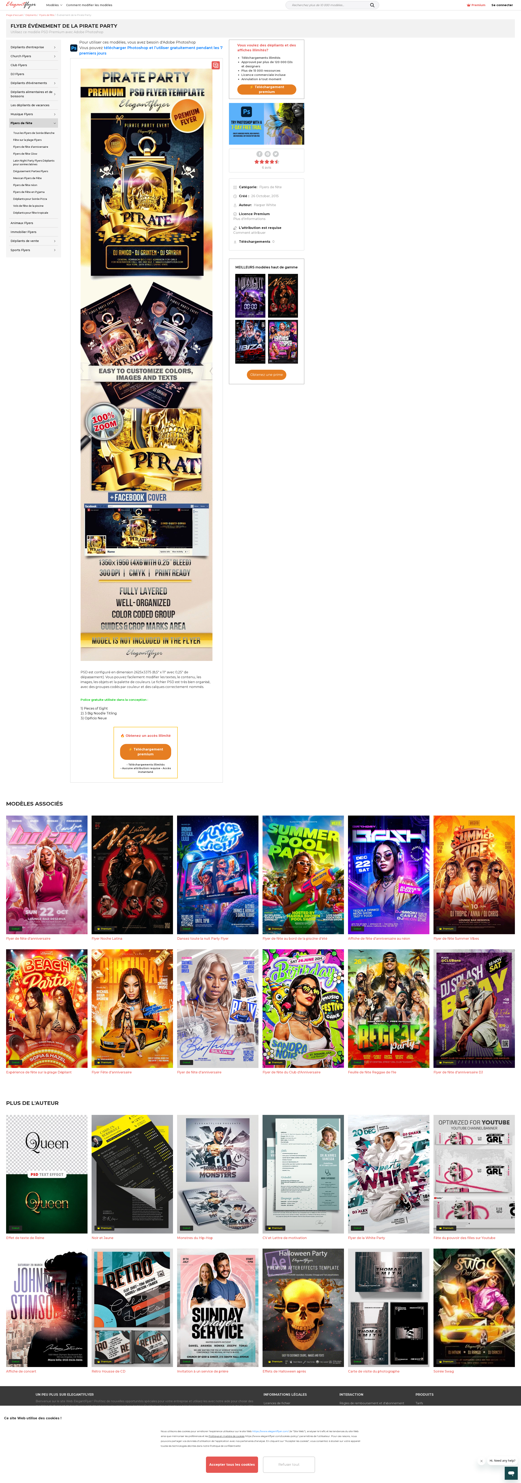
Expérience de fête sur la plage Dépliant (39, 1072)
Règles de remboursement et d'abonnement (371, 1403)
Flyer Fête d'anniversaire (112, 1072)
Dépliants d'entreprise (27, 47)
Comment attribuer (249, 233)
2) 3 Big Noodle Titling (99, 713)
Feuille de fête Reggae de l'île (372, 1072)
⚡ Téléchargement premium (145, 751)
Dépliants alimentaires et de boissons (32, 94)
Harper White (265, 205)
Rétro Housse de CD (108, 1371)
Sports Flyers (20, 250)
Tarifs (419, 1403)
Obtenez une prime (266, 375)
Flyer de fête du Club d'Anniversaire (292, 1072)
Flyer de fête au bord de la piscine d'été (295, 939)
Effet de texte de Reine (25, 1238)
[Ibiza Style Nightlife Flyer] (250, 342)
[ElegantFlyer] (21, 5)
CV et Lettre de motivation (285, 1238)
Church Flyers (21, 56)
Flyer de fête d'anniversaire (28, 939)
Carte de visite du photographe (374, 1371)
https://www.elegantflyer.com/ (270, 1431)
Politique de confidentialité (225, 1445)
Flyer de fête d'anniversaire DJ (458, 1072)
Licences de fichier (277, 1403)
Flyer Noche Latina (107, 939)
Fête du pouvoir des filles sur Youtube (464, 1238)
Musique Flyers (22, 114)
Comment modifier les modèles (89, 5)
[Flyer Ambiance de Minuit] (250, 296)
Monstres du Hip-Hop (195, 1238)
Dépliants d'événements (29, 83)
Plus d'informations (249, 219)
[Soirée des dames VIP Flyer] (283, 342)
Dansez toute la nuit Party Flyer (203, 939)
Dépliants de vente (25, 241)
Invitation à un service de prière (202, 1371)
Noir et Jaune (102, 1238)
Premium (478, 5)
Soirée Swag (443, 1371)
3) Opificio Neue (94, 718)
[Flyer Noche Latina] (283, 296)
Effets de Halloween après (284, 1371)
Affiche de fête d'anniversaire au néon (379, 939)
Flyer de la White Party (366, 1238)
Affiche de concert (21, 1371)
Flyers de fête (21, 123)
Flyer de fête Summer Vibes (456, 939)
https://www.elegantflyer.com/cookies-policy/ (271, 1436)
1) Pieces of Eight (94, 708)
